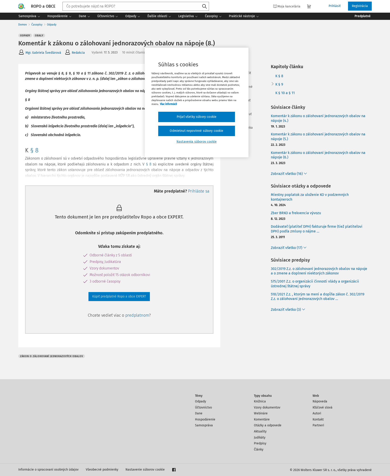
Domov (22, 24)
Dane (198, 413)
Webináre (261, 413)
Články (258, 449)
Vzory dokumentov (267, 407)
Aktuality (260, 431)
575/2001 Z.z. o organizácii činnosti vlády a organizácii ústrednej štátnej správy (315, 283)
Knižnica (260, 401)
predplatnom (137, 315)
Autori (317, 413)
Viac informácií (168, 104)
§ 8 (34, 150)
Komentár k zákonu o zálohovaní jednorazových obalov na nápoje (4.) (318, 118)
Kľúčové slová (322, 407)
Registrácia (360, 6)
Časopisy (36, 24)
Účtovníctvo (203, 407)
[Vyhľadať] (204, 6)
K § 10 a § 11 (285, 93)
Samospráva (204, 425)
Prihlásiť (335, 6)
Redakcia (78, 53)
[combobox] (136, 6)
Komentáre (262, 419)
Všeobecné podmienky (102, 469)
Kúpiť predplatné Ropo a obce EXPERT (119, 296)
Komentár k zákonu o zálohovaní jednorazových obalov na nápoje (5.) (318, 136)
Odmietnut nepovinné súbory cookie (196, 131)
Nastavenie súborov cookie (145, 469)
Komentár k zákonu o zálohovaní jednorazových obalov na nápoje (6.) (318, 155)
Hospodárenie (205, 419)
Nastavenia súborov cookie (196, 142)
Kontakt (318, 419)
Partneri (318, 425)
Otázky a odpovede (267, 425)
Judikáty (259, 437)
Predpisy (260, 443)
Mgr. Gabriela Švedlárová (43, 53)
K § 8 (279, 76)
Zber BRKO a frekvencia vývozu (296, 213)
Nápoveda (320, 401)
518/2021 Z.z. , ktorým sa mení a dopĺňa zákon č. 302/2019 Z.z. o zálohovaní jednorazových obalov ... (317, 296)
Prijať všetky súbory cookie (196, 117)
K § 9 (279, 84)
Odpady (51, 24)
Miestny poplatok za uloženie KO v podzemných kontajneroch (310, 197)
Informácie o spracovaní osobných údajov (48, 469)
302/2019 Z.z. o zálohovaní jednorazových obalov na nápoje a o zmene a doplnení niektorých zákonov (319, 271)
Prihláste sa (198, 191)
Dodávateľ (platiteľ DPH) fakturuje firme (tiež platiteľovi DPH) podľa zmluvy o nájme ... (316, 228)
